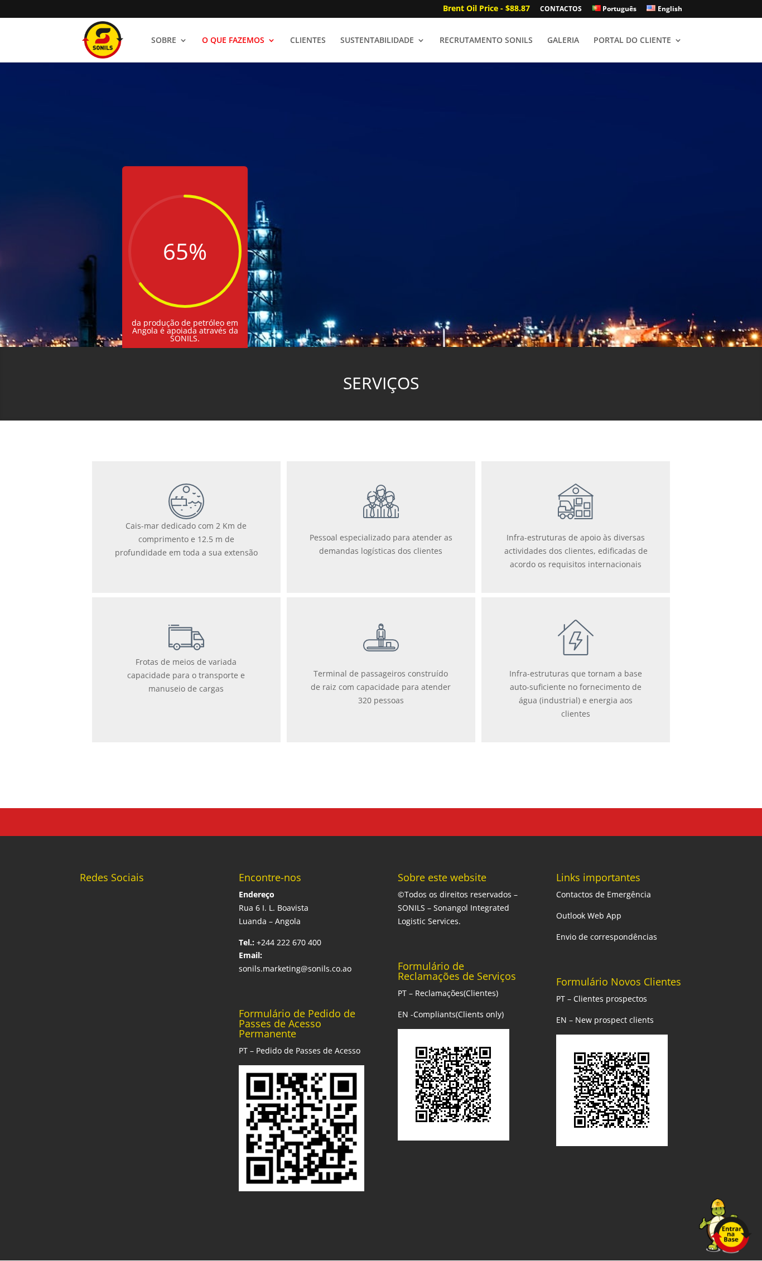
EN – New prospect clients (605, 1019)
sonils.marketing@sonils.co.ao (295, 968)
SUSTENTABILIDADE (377, 40)
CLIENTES (308, 40)
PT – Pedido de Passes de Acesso (299, 1050)
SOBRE (163, 40)
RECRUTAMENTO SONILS (486, 40)
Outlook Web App (588, 915)
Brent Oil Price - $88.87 (486, 9)
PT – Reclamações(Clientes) (448, 993)
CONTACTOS (561, 9)
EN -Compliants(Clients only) (451, 1014)
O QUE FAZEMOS (233, 40)
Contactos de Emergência (603, 894)
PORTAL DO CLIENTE (632, 40)
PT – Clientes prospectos (601, 998)
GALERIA (563, 40)
